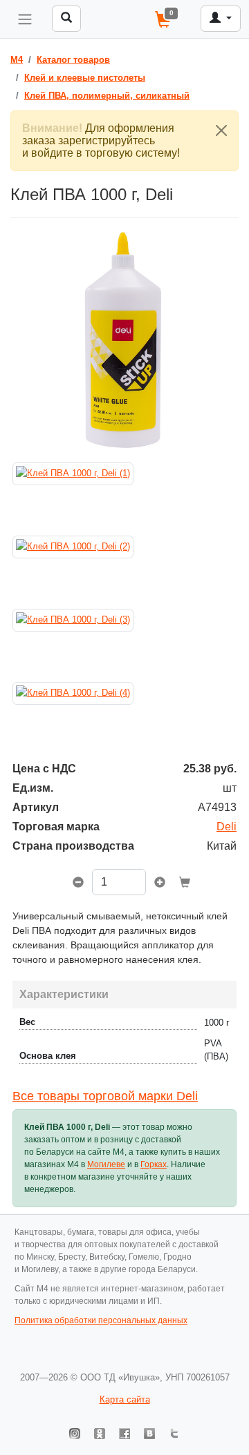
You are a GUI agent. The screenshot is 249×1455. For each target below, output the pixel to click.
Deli (226, 826)
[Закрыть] (221, 130)
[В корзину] (185, 883)
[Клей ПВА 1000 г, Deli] (124, 340)
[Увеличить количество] (160, 883)
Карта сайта (125, 1399)
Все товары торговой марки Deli (105, 1096)
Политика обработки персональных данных (101, 1320)
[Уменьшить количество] (78, 883)
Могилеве (106, 1164)
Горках (153, 1164)
